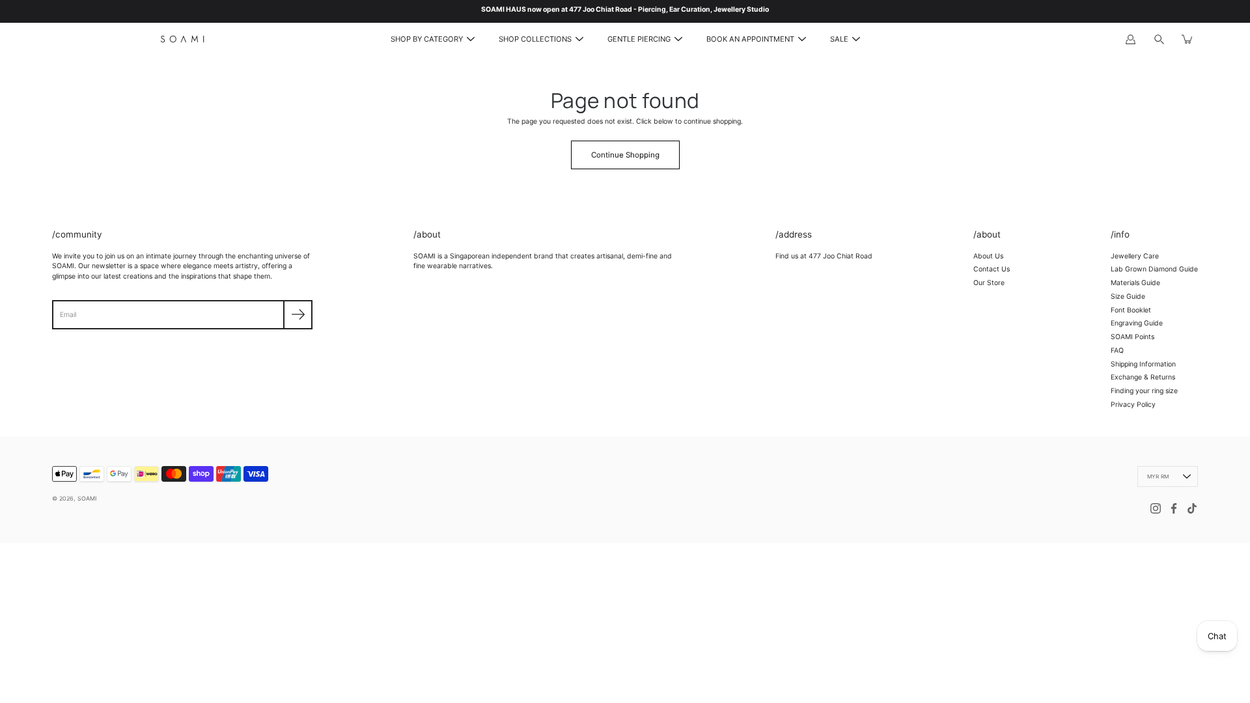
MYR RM (1158, 476)
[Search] (1158, 39)
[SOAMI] (182, 39)
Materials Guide (1135, 283)
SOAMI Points (1132, 337)
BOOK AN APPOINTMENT (750, 39)
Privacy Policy (1133, 404)
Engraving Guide (1137, 323)
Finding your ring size (1144, 391)
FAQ (1117, 350)
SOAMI (86, 498)
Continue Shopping (625, 154)
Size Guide (1128, 296)
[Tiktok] (1192, 508)
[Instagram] (1155, 508)
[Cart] (1187, 39)
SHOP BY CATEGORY (427, 39)
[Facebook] (1174, 508)
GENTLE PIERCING (639, 39)
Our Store (989, 283)
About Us (988, 256)
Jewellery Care (1135, 256)
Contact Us (991, 269)
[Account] (1130, 39)
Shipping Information (1143, 364)
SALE (839, 39)
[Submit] (297, 314)
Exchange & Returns (1143, 377)
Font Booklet (1131, 310)
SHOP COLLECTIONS (535, 39)
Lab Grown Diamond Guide (1154, 269)
